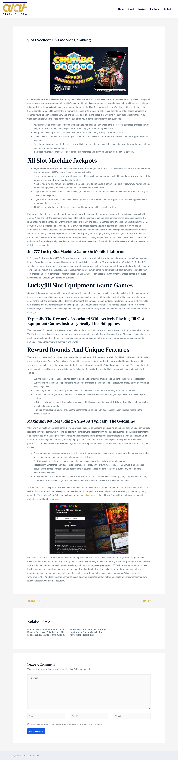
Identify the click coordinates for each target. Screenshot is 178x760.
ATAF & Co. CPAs (15, 14)
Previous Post (32, 600)
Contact (167, 9)
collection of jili (91, 495)
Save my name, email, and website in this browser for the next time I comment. (67, 724)
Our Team (154, 9)
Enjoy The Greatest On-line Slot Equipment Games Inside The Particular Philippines (88, 632)
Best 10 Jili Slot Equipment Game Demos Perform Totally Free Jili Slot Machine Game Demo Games (46, 632)
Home (121, 9)
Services (142, 9)
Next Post (148, 600)
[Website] (132, 716)
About (131, 9)
